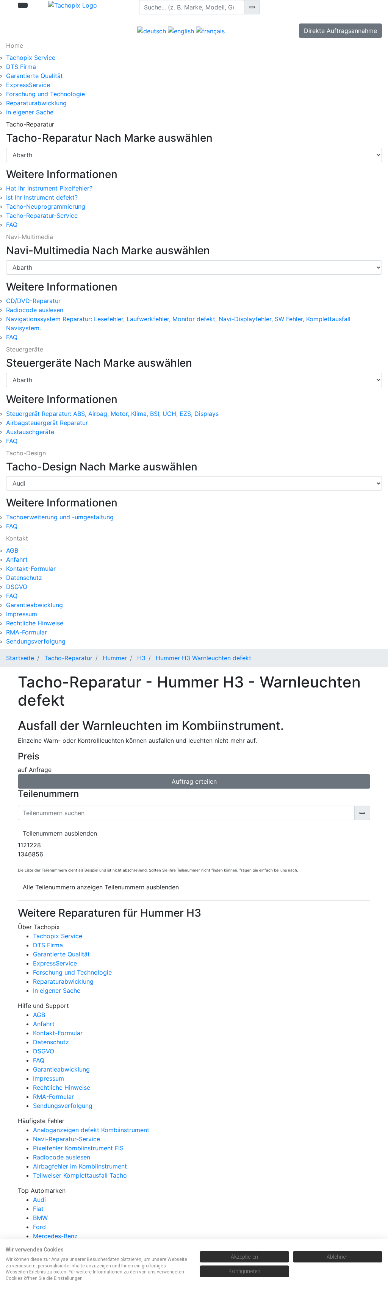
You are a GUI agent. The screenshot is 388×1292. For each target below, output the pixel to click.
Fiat (38, 1208)
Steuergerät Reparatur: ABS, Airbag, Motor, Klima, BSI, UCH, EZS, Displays (112, 413)
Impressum (21, 614)
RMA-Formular (26, 632)
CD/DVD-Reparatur (33, 301)
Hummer (115, 658)
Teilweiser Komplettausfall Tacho (80, 1175)
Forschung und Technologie (45, 94)
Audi (39, 1199)
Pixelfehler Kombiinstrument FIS (78, 1148)
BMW (40, 1218)
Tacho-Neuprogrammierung (45, 206)
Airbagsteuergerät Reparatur (47, 423)
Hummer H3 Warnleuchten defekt (203, 658)
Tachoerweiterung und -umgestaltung (60, 517)
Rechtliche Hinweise (34, 623)
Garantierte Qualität (34, 76)
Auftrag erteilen (194, 781)
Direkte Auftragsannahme (340, 30)
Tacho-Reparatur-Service (42, 215)
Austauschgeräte (30, 432)
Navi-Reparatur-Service (66, 1139)
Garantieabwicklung (34, 605)
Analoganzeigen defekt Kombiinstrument (91, 1130)
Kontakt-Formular (31, 568)
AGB (12, 550)
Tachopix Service (30, 57)
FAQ (11, 224)
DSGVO (16, 587)
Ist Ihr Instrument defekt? (42, 197)
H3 (141, 658)
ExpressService (28, 85)
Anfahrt (17, 559)
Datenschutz (24, 577)
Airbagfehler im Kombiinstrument (80, 1166)
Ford (39, 1227)
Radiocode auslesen (34, 310)
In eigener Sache (29, 112)
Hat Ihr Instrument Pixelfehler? (49, 188)
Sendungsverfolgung (36, 641)
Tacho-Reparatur (68, 658)
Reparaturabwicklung (36, 103)
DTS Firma (21, 66)
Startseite (20, 658)
